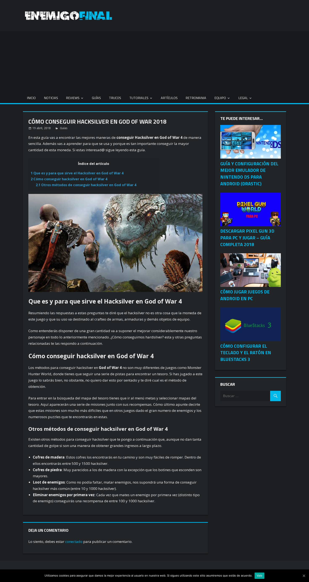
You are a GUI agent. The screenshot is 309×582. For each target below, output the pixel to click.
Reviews (72, 97)
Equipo (220, 97)
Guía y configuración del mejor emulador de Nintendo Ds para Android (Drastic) (249, 173)
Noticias (51, 97)
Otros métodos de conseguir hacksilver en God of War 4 (86, 185)
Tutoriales (138, 97)
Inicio (31, 97)
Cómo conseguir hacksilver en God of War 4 (69, 179)
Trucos (115, 97)
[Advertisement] (154, 60)
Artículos (169, 97)
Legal (243, 97)
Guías (96, 97)
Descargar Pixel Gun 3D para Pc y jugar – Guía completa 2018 (247, 237)
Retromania (196, 97)
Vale (259, 575)
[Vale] (304, 576)
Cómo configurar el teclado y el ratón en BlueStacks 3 (245, 352)
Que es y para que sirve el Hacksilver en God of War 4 (77, 173)
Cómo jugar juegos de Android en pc (244, 295)
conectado (73, 541)
